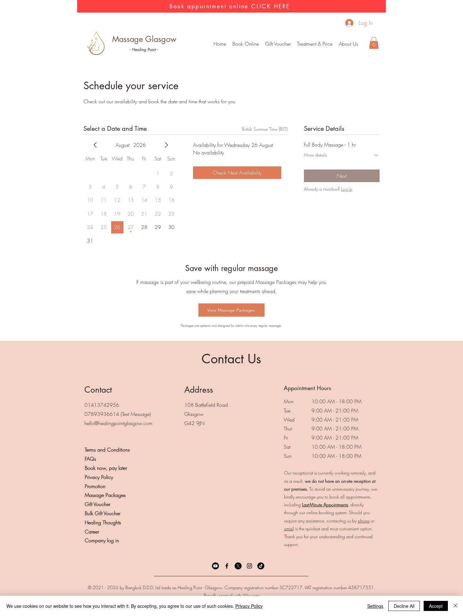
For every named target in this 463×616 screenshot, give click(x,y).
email (289, 529)
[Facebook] (226, 565)
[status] (265, 129)
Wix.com (251, 595)
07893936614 (101, 414)
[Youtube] (215, 565)
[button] (315, 44)
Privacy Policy (249, 606)
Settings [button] (375, 606)
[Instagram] (249, 565)
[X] (238, 565)
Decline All (404, 606)
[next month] (166, 145)
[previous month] (95, 145)
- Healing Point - (144, 49)
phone (363, 521)
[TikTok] (260, 565)
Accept (436, 606)
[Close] (455, 606)
